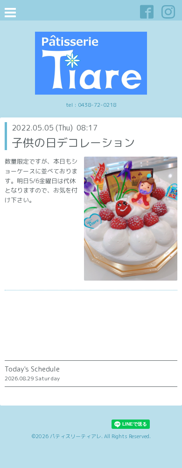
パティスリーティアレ (75, 436)
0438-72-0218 (97, 105)
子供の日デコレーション (73, 143)
